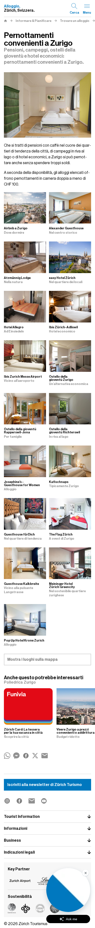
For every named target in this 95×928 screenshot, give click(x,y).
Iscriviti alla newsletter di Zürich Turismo (44, 785)
